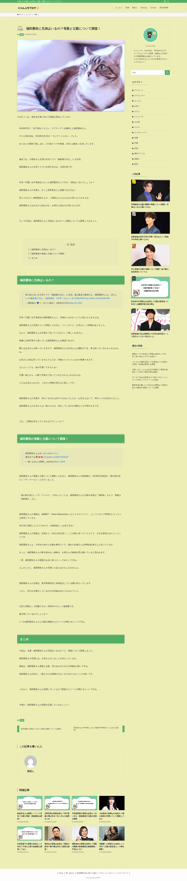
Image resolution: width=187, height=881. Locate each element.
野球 (136, 164)
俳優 (21, 34)
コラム (137, 111)
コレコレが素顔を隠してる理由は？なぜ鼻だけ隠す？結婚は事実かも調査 (150, 363)
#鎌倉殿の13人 (36, 298)
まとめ (34, 258)
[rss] (165, 1)
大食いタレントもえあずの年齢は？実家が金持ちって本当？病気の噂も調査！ (150, 371)
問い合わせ (70, 873)
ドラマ (137, 127)
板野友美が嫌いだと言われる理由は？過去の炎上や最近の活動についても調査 (150, 386)
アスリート (138, 90)
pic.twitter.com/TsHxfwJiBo (98, 298)
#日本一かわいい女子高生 (68, 298)
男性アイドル (139, 153)
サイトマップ (123, 873)
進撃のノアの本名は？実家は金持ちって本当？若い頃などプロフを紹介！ (149, 355)
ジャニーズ (138, 117)
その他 (137, 122)
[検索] (168, 1)
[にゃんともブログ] (28, 7)
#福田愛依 (49, 298)
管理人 (30, 771)
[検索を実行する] (167, 72)
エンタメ (137, 101)
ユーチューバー (140, 132)
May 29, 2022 (76, 303)
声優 (136, 143)
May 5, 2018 (59, 462)
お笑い (137, 106)
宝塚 (136, 148)
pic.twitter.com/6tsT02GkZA (56, 457)
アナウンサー (139, 96)
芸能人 (137, 159)
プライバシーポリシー (107, 873)
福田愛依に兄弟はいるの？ (43, 249)
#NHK (82, 298)
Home (61, 873)
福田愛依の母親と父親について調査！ (48, 254)
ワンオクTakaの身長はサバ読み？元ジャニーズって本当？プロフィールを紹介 (150, 378)
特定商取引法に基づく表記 (87, 873)
